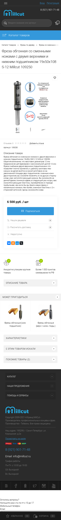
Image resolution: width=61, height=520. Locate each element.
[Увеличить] (30, 103)
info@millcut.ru (22, 456)
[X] (21, 243)
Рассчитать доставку (20, 227)
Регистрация (53, 3)
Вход (42, 3)
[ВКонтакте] (9, 243)
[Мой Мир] (17, 243)
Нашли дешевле (18, 220)
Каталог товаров (19, 35)
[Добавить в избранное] (54, 77)
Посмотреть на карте (15, 438)
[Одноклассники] (13, 243)
